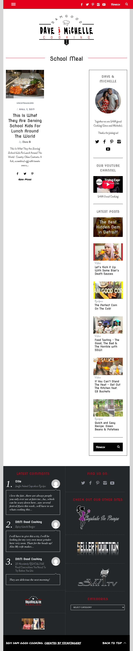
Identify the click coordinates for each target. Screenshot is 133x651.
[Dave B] (27, 624)
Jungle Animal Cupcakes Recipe (30, 486)
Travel (108, 217)
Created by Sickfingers (63, 643)
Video (98, 263)
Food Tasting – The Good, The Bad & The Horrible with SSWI (107, 345)
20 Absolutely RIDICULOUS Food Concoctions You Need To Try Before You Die (30, 567)
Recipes (99, 301)
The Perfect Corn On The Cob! (106, 306)
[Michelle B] (39, 624)
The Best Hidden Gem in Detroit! (108, 227)
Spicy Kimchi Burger (25, 526)
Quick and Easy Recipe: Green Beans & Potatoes (107, 426)
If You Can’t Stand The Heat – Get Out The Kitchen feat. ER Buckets (107, 386)
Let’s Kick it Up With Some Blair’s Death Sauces (107, 270)
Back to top (113, 643)
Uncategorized (25, 103)
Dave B (27, 142)
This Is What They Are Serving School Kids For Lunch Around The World (25, 126)
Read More (25, 179)
